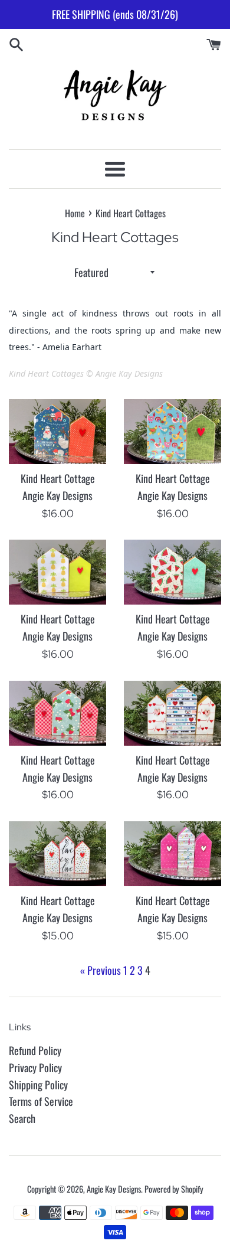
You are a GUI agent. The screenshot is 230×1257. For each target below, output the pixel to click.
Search (22, 1118)
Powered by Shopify (173, 1189)
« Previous (100, 970)
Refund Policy (35, 1050)
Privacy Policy (35, 1067)
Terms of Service (41, 1101)
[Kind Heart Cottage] (57, 431)
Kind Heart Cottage (58, 478)
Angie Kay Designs (114, 1189)
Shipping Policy (38, 1084)
